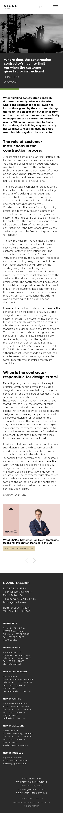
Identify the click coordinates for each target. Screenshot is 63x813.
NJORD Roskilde (13, 753)
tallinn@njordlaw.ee (14, 602)
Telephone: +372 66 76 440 (19, 598)
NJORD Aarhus (12, 699)
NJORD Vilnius (11, 647)
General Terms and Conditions (31, 802)
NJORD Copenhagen (15, 671)
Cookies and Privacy (31, 799)
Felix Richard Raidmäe (22, 548)
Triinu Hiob (11, 76)
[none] (42, 7)
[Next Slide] (34, 561)
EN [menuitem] (41, 6)
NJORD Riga (10, 623)
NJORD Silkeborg (13, 726)
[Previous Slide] (27, 561)
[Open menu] (55, 7)
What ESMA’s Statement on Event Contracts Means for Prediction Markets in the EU (31, 541)
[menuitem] (42, 7)
